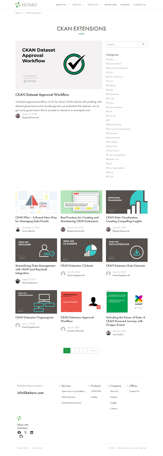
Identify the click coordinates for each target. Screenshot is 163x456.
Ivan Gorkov (118, 334)
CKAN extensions (115, 76)
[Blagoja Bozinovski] (17, 115)
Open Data (112, 146)
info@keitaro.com (30, 392)
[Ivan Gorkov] (108, 332)
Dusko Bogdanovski (76, 275)
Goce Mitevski (28, 230)
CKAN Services (68, 397)
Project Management (116, 154)
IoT (108, 120)
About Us (61, 4)
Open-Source (113, 150)
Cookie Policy (37, 448)
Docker (110, 102)
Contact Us (139, 4)
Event (109, 111)
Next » (94, 350)
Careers (113, 408)
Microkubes (112, 141)
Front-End (111, 115)
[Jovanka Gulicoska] (63, 329)
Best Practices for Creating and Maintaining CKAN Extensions (80, 219)
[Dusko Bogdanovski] (63, 273)
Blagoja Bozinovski (30, 117)
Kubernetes (112, 133)
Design (110, 89)
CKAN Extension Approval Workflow (77, 319)
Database (111, 85)
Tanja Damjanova (29, 282)
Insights (125, 4)
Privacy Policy (22, 448)
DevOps (111, 98)
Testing (110, 172)
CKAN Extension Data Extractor (125, 266)
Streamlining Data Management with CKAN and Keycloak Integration (35, 269)
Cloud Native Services (71, 402)
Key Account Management (119, 128)
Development (113, 94)
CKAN (110, 72)
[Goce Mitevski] (17, 229)
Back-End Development (117, 68)
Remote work (113, 159)
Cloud (110, 81)
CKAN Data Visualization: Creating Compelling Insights (124, 219)
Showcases (111, 4)
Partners (113, 397)
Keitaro (125, 448)
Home (18, 12)
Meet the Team (113, 137)
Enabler (94, 397)
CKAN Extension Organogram (34, 317)
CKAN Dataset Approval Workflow (42, 94)
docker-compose (114, 107)
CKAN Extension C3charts (77, 266)
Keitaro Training (114, 124)
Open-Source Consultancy (73, 391)
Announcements (114, 63)
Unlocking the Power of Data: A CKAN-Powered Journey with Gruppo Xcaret (125, 321)
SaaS (109, 163)
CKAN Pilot (96, 391)
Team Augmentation (116, 167)
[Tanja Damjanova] (17, 281)
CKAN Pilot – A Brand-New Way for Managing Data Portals (36, 219)
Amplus (110, 59)
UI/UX (110, 176)
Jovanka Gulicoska (75, 330)
